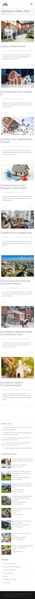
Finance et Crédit (17, 192)
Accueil (3, 13)
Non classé (16, 99)
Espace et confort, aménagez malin (17, 233)
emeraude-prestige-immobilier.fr (18, 594)
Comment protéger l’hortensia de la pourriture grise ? (18, 448)
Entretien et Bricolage (19, 339)
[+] (17, 31)
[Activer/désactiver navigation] (31, 4)
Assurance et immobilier (23, 50)
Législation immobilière (19, 146)
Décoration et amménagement (21, 237)
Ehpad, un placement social (13, 46)
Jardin (5, 576)
